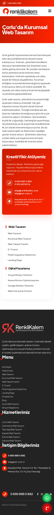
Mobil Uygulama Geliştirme (22, 254)
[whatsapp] (47, 497)
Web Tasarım (14, 233)
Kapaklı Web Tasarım (11, 433)
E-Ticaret (13, 249)
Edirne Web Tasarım (11, 437)
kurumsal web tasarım (22, 341)
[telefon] (47, 508)
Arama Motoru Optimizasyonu (23, 280)
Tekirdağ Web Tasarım (12, 429)
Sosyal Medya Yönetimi (20, 275)
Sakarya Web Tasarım (11, 440)
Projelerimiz (7, 396)
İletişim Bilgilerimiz (10, 407)
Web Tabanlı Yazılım (18, 244)
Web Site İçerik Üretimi (20, 291)
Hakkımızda (7, 370)
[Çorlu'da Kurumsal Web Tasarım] (20, 11)
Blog (4, 400)
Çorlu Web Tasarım (10, 404)
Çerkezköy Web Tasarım (13, 426)
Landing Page (15, 260)
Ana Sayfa (6, 367)
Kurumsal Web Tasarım (19, 238)
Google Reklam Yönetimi (21, 285)
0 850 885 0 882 (14, 3)
